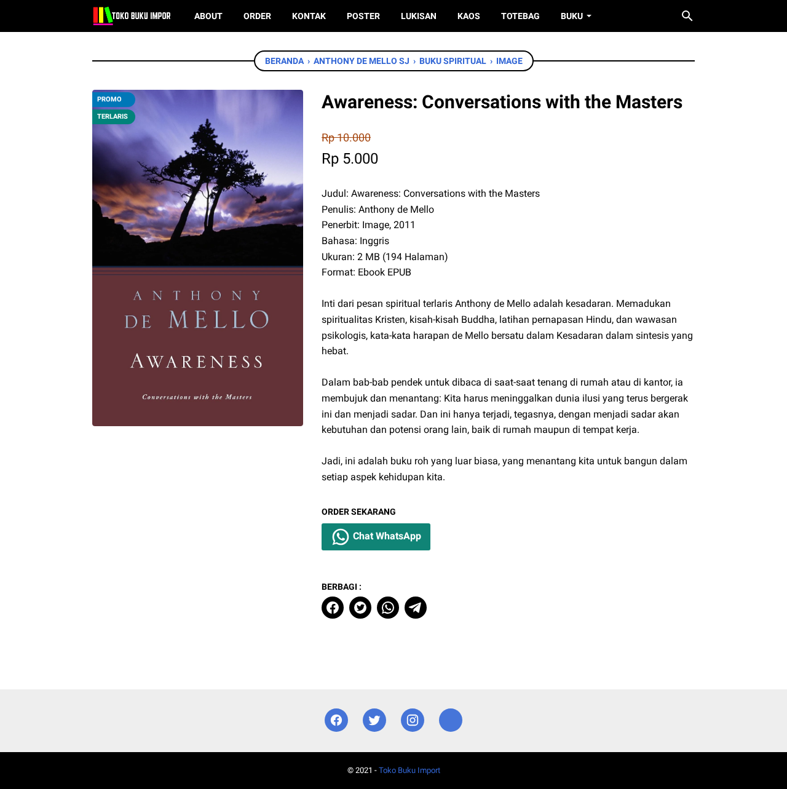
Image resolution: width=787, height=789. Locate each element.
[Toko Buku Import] (132, 16)
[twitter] (360, 608)
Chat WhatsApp (385, 536)
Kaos (468, 16)
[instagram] (412, 720)
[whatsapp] (388, 608)
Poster (363, 16)
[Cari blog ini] (687, 16)
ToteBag (520, 16)
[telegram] (416, 608)
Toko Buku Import (409, 770)
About (208, 16)
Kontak (309, 16)
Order (257, 16)
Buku (572, 16)
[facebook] (333, 608)
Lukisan (419, 16)
